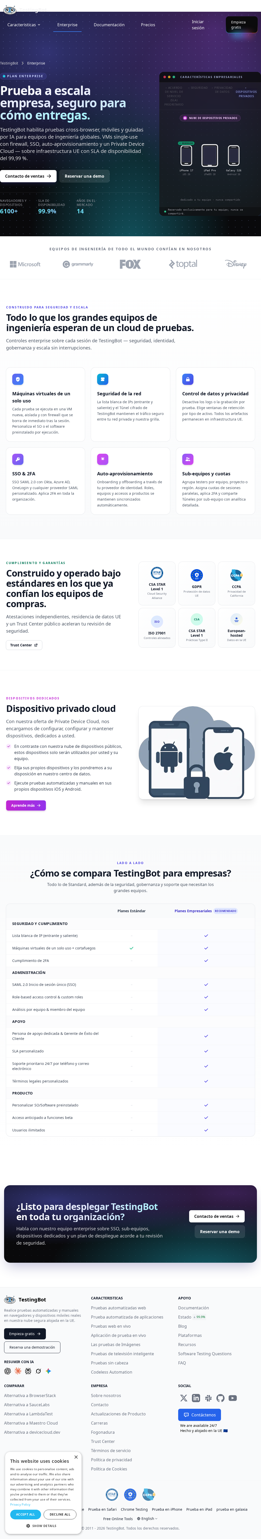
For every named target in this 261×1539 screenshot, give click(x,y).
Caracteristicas (21, 25)
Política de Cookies (109, 1469)
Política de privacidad (111, 1460)
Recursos (187, 1344)
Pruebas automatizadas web (118, 1308)
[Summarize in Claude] (17, 1371)
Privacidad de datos (223, 90)
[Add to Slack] (208, 1398)
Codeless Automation (111, 1372)
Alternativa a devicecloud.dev (32, 1432)
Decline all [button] (60, 1514)
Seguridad (199, 87)
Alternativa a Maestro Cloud (31, 1423)
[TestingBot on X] (183, 1398)
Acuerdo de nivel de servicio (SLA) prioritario (174, 96)
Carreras (99, 1423)
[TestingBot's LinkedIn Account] (196, 1398)
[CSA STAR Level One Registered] (112, 1495)
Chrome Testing (134, 1509)
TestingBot (9, 63)
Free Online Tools (118, 1518)
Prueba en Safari (102, 1509)
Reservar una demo (84, 176)
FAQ (182, 1363)
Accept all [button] (25, 1514)
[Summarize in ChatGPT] (7, 1371)
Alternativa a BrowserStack (30, 1395)
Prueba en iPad (199, 1509)
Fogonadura (103, 1432)
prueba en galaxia (231, 1509)
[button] (43, 1526)
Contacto (100, 1404)
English (147, 1518)
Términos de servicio (111, 1450)
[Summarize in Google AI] (48, 1371)
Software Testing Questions (205, 1354)
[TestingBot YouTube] (232, 1398)
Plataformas (190, 1335)
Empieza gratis (238, 25)
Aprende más (23, 805)
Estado (184, 1317)
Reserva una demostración (32, 1347)
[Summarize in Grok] (38, 1371)
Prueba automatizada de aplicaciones (127, 1317)
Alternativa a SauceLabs (27, 1404)
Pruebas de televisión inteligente (122, 1354)
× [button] (76, 1457)
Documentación (109, 25)
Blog (182, 1326)
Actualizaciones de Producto (118, 1414)
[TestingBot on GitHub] (220, 1398)
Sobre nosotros (106, 1395)
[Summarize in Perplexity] (28, 1371)
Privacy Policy (20, 1504)
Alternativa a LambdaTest (28, 1414)
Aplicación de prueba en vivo (118, 1335)
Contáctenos (203, 1415)
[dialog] (43, 1493)
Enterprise (67, 25)
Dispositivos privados (246, 94)
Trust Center (21, 645)
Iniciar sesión (198, 25)
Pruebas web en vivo (111, 1326)
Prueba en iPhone (167, 1509)
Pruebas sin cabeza (109, 1363)
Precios (148, 25)
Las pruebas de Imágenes (115, 1344)
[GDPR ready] (130, 1495)
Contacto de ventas (24, 176)
